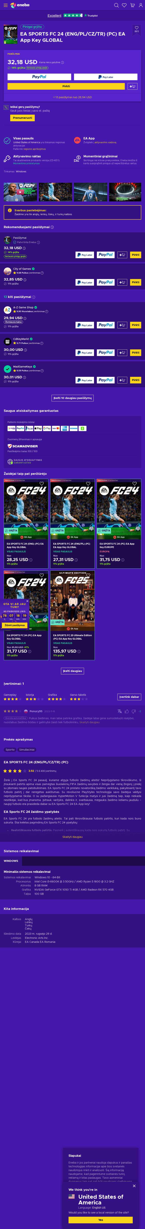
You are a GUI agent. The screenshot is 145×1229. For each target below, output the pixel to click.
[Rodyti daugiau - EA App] (77, 140)
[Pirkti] (39, 77)
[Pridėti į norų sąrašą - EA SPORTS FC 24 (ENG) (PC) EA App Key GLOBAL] (41, 485)
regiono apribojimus (34, 149)
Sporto (10, 750)
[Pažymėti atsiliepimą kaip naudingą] (127, 711)
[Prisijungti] (141, 5)
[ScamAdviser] (23, 446)
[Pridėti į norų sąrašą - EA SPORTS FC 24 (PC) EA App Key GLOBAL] (41, 577)
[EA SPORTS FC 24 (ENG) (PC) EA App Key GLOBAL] (26, 504)
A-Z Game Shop (23, 307)
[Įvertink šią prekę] (16, 771)
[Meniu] (5, 5)
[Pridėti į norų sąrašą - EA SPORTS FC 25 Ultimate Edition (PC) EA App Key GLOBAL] (88, 577)
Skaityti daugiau (72, 837)
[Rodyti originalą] (120, 711)
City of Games (22, 269)
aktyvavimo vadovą (105, 142)
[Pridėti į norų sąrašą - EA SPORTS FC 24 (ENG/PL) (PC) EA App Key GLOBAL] (88, 485)
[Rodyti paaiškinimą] (42, 272)
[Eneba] (19, 5)
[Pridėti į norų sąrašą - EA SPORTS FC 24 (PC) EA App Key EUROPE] (134, 485)
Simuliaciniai (26, 750)
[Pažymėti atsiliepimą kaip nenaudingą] (134, 711)
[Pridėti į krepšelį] (132, 86)
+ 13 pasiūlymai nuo (72, 97)
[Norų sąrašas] (124, 5)
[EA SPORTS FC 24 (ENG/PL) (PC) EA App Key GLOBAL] (72, 504)
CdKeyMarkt (21, 339)
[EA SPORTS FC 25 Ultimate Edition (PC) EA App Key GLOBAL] (72, 596)
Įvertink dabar (129, 697)
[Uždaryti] (134, 1186)
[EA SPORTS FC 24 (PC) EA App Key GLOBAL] (26, 596)
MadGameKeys (22, 366)
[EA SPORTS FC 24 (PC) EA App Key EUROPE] (119, 504)
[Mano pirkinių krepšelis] (132, 5)
